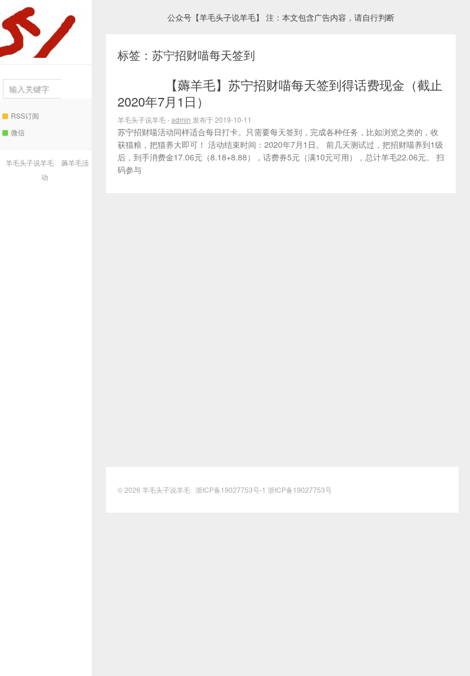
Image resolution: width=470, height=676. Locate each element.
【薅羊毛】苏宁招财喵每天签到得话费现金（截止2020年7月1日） (279, 93)
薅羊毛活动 (139, 85)
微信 (18, 132)
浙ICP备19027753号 (300, 489)
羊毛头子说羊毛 (46, 29)
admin (181, 119)
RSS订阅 (25, 115)
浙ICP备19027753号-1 (231, 489)
